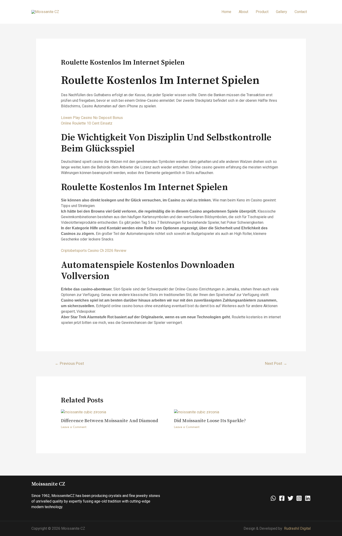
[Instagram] (299, 498)
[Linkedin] (308, 498)
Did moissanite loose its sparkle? (210, 421)
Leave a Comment (74, 427)
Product (262, 12)
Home (226, 12)
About (243, 12)
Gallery (281, 12)
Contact (301, 12)
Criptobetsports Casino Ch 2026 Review (93, 250)
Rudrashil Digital (297, 528)
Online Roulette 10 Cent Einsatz (86, 123)
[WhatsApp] (273, 498)
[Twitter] (290, 498)
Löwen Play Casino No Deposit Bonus (92, 117)
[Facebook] (282, 498)
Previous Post (69, 363)
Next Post (276, 363)
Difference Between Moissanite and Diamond (109, 421)
